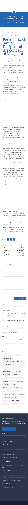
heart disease (15, 374)
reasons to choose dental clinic (12, 387)
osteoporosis (19, 381)
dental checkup (7, 368)
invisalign (6, 377)
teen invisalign (6, 400)
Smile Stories (5, 444)
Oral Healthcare (8, 381)
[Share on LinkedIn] (11, 239)
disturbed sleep (6, 374)
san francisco (7, 391)
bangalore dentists (7, 358)
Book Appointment (9, 429)
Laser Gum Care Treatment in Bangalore (13, 480)
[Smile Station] (14, 6)
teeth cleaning (15, 400)
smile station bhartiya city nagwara (13, 394)
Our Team (4, 447)
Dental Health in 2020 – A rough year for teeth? (16, 330)
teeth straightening (7, 404)
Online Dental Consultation (9, 457)
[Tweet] (14, 239)
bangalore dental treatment (12, 355)
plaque (13, 384)
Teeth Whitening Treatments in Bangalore (13, 470)
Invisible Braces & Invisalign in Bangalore (13, 477)
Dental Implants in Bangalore (10, 473)
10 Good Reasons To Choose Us (13, 332)
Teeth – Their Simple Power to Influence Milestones (11, 317)
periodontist (6, 384)
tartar (22, 397)
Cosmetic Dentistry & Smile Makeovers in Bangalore (13, 466)
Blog (3, 451)
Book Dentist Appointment (9, 454)
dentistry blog (16, 371)
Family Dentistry (6, 483)
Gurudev (5, 35)
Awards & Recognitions (8, 441)
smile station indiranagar (10, 397)
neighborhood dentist (17, 377)
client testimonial (8, 364)
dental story (6, 371)
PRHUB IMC (17, 502)
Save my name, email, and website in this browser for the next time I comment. (13, 294)
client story (20, 361)
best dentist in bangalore (8, 361)
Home (13, 20)
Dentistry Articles (14, 35)
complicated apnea (20, 364)
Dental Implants (17, 368)
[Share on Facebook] (8, 239)
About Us (4, 438)
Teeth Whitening (19, 404)
